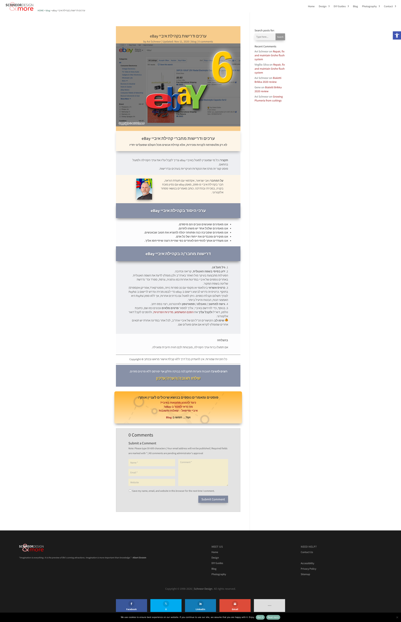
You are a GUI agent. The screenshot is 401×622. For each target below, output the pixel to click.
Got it (260, 617)
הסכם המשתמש (184, 312)
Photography (369, 6)
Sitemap (305, 574)
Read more (273, 617)
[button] (397, 35)
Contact (388, 6)
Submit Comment (213, 499)
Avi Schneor (154, 41)
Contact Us (307, 552)
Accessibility (307, 563)
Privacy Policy (308, 568)
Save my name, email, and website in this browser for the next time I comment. (173, 490)
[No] (397, 617)
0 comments (205, 41)
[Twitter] (166, 605)
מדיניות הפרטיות (163, 312)
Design (322, 6)
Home (311, 6)
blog (193, 41)
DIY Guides (340, 6)
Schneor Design (203, 588)
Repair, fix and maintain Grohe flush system (270, 55)
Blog (355, 6)
